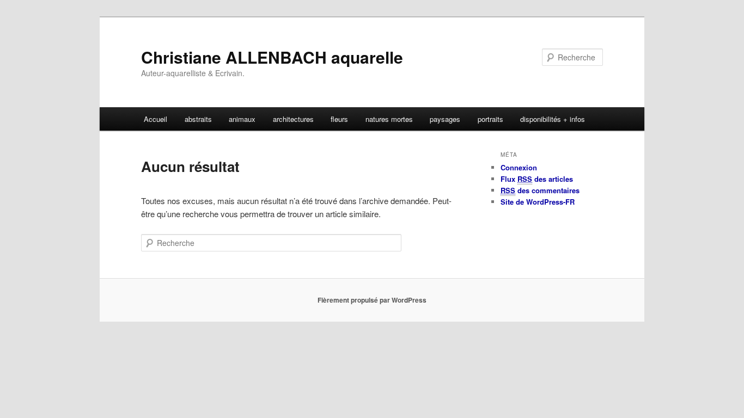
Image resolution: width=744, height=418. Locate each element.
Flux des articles (537, 179)
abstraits (198, 119)
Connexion (519, 167)
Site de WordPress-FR (538, 201)
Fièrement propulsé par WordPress (372, 300)
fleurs (339, 119)
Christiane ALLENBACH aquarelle (272, 57)
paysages (445, 119)
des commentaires (540, 190)
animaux (242, 119)
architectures (293, 119)
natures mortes (389, 119)
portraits (490, 119)
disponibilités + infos (552, 119)
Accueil (155, 119)
